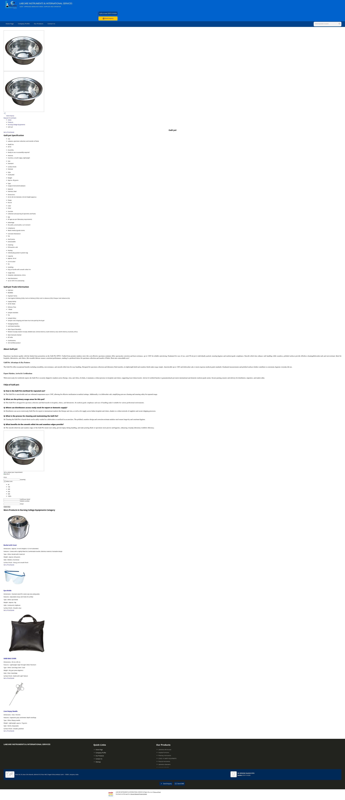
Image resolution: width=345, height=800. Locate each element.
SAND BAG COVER (10, 659)
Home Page (10, 24)
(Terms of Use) (157, 792)
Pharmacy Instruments (164, 755)
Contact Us (51, 24)
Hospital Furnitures (163, 752)
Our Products (38, 24)
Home (9, 120)
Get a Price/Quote (9, 132)
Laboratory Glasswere (164, 764)
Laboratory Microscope (164, 749)
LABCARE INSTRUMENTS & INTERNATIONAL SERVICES (45, 4)
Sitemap (98, 762)
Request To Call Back (10, 118)
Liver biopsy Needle (10, 711)
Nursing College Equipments (16, 124)
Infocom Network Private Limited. (138, 794)
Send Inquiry (108, 18)
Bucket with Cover (10, 545)
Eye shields (7, 591)
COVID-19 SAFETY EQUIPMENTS (167, 758)
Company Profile (24, 24)
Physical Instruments (164, 761)
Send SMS (180, 784)
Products (10, 122)
